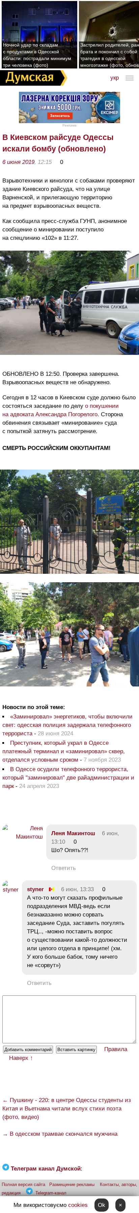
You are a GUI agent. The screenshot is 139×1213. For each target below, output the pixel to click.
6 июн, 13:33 (77, 889)
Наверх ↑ (21, 1058)
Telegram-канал (50, 1192)
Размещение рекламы (71, 1184)
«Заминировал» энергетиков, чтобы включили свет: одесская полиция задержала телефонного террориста (67, 725)
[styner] (10, 889)
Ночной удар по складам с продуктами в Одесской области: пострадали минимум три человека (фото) (37, 55)
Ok (101, 1205)
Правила (115, 1049)
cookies (78, 1205)
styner (35, 889)
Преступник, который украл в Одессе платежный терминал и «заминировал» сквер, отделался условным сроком (63, 751)
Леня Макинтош (73, 833)
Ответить (63, 868)
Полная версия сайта (23, 1184)
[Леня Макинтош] (22, 837)
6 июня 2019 (18, 162)
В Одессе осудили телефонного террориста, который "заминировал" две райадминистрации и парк (68, 777)
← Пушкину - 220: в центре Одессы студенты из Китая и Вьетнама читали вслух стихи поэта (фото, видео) (66, 1108)
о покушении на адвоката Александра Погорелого (60, 410)
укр (114, 78)
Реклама (69, 125)
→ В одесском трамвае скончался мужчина (59, 1134)
